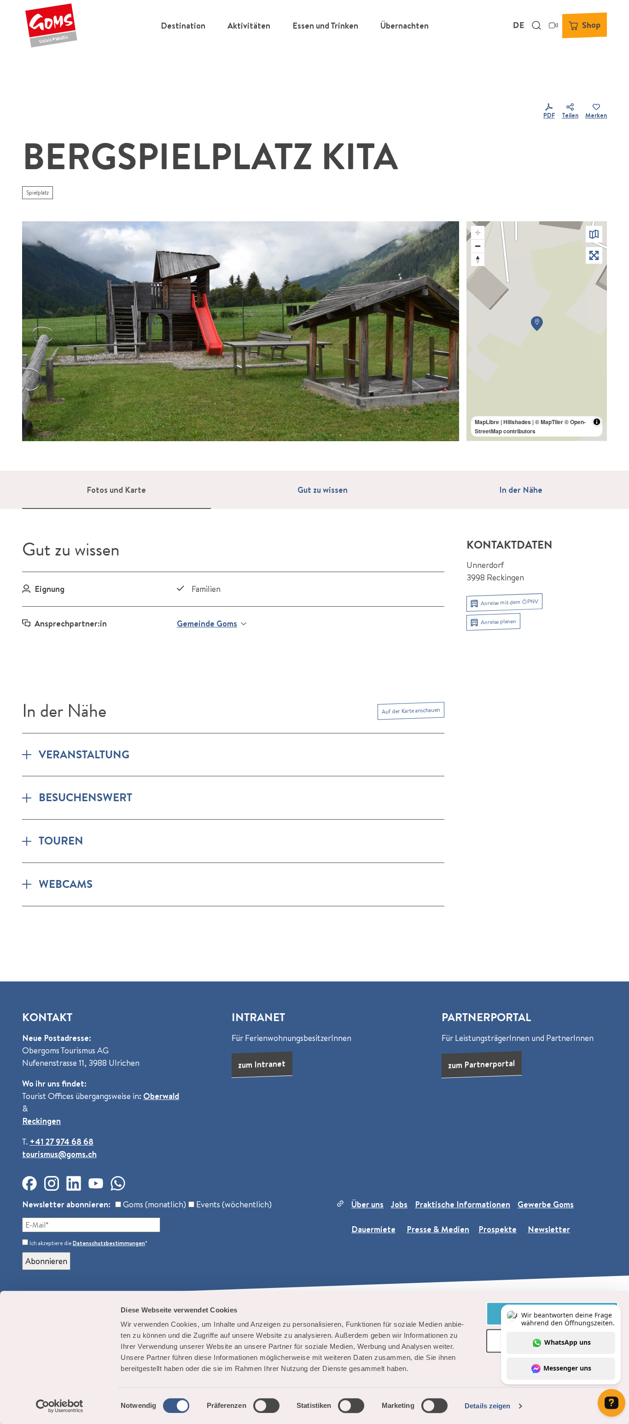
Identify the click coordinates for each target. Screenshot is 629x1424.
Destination (183, 25)
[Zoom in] (477, 232)
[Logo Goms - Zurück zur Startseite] (51, 25)
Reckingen (41, 1121)
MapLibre (487, 422)
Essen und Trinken (325, 25)
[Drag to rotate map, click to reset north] (477, 259)
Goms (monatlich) (153, 1204)
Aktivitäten (248, 25)
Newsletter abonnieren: (66, 1204)
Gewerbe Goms (546, 1204)
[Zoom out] (477, 246)
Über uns (367, 1204)
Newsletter (549, 1229)
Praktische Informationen (462, 1204)
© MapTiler (549, 422)
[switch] (266, 1405)
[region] (536, 331)
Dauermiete (373, 1229)
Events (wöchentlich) (233, 1204)
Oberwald (161, 1096)
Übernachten (404, 25)
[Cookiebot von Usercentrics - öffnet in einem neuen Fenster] (59, 1406)
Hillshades (517, 422)
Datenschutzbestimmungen (109, 1243)
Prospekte (497, 1229)
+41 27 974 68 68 (61, 1141)
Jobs (399, 1204)
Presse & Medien (438, 1229)
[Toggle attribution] (596, 421)
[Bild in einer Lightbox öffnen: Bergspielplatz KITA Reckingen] (240, 331)
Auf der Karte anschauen (411, 710)
